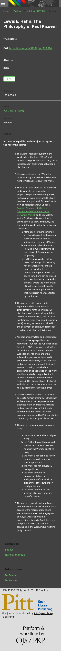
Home (6, 11)
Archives (18, 11)
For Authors (11, 580)
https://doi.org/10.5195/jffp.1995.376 (30, 48)
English (9, 549)
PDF (10, 78)
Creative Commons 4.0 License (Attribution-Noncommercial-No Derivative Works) (33, 211)
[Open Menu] (3, 3)
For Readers (11, 575)
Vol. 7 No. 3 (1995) (36, 11)
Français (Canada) (15, 554)
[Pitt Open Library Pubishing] (27, 610)
